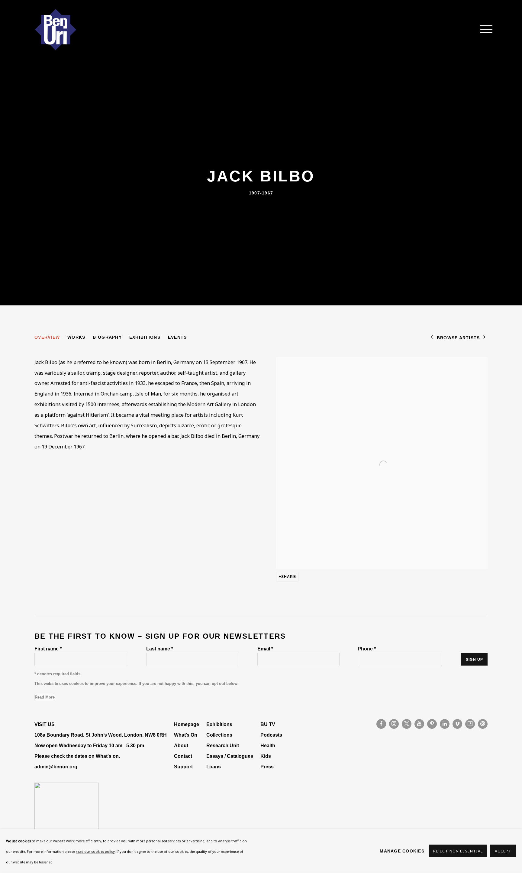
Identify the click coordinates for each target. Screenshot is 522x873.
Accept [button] (503, 851)
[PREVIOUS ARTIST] (432, 337)
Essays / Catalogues (229, 756)
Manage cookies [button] (402, 851)
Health (267, 745)
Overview (47, 337)
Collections (219, 735)
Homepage (186, 724)
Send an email (483, 724)
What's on (107, 756)
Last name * (159, 648)
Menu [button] (483, 29)
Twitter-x (406, 724)
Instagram (394, 724)
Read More (45, 697)
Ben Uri (55, 29)
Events (177, 337)
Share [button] (288, 577)
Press (267, 766)
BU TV (267, 724)
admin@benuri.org (55, 766)
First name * (48, 648)
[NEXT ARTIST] (485, 337)
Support (183, 766)
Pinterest (432, 724)
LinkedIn (445, 724)
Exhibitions (144, 337)
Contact (183, 756)
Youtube (419, 724)
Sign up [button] (474, 659)
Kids (265, 756)
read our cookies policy (95, 851)
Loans (214, 766)
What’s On (185, 735)
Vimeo (457, 724)
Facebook (381, 724)
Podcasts (271, 735)
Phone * (367, 648)
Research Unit (222, 745)
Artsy (470, 724)
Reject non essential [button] (458, 851)
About (181, 745)
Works (76, 337)
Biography (107, 337)
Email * (265, 648)
